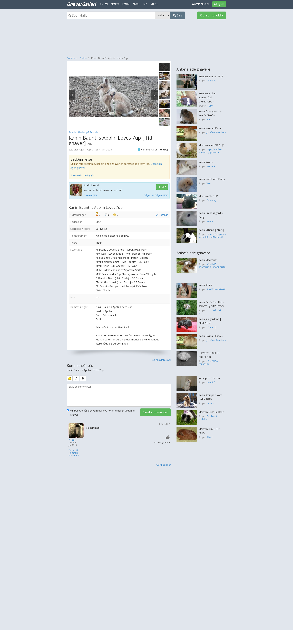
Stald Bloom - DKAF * (212, 291)
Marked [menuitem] (115, 4)
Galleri (83, 58)
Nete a (210, 221)
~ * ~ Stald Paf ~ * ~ (211, 312)
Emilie (72, 440)
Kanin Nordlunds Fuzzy (212, 179)
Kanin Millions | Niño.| (211, 230)
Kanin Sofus (205, 285)
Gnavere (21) (90, 195)
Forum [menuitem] (126, 4)
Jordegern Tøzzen (209, 378)
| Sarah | (211, 327)
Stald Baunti (91, 185)
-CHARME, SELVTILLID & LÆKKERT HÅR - (212, 267)
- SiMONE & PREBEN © (208, 363)
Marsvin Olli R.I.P (208, 196)
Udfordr (163, 214)
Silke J (209, 437)
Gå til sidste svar (161, 359)
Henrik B (211, 382)
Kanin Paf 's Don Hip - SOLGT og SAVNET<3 (211, 304)
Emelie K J (211, 80)
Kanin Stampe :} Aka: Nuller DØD (210, 397)
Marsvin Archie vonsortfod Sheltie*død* (207, 97)
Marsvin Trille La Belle (211, 412)
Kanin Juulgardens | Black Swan (210, 321)
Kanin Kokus (206, 162)
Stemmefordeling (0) (82, 175)
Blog (136, 4)
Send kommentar (155, 412)
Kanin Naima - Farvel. (211, 128)
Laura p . (211, 403)
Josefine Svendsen (216, 132)
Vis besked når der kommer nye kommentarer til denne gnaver (102, 412)
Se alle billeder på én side (83, 132)
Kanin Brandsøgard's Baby (211, 215)
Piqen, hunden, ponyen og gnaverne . (210, 151)
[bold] (83, 378)
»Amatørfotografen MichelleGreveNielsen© (212, 236)
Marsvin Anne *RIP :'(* (211, 145)
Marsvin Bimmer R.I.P (211, 76)
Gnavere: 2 (74, 455)
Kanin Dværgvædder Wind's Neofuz (211, 113)
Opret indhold (211, 15)
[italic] (76, 378)
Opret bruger (201, 4)
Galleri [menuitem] (104, 4)
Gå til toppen (163, 464)
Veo (209, 119)
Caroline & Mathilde (208, 418)
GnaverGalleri (81, 4)
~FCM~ (210, 105)
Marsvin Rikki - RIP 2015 (209, 431)
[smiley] (70, 378)
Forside (71, 58)
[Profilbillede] (76, 430)
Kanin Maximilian (208, 260)
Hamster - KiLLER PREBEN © (209, 355)
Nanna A (211, 166)
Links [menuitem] (144, 4)
